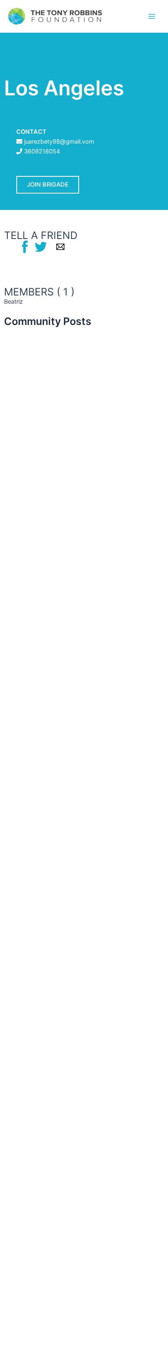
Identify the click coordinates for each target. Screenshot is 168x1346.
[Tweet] (41, 246)
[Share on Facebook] (25, 246)
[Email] (60, 246)
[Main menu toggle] (152, 16)
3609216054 (42, 151)
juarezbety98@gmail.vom (59, 141)
